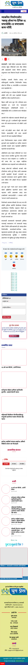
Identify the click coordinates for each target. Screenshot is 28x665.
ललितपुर (11, 243)
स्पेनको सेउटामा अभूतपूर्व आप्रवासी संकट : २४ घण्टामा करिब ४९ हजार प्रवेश (18, 531)
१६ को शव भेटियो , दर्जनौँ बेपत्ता (11, 367)
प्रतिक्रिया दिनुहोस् (6, 317)
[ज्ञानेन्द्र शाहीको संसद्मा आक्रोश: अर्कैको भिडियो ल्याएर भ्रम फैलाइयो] (14, 431)
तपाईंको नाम (5, 301)
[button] (23, 11)
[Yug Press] (14, 3)
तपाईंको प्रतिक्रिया (6, 307)
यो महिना (22, 464)
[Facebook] (10, 599)
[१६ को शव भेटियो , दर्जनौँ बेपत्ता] (14, 357)
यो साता (14, 464)
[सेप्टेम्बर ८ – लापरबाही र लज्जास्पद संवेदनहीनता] (14, 557)
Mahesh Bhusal (20, 661)
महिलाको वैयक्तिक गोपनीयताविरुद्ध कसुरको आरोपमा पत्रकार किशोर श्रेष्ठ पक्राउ (12, 416)
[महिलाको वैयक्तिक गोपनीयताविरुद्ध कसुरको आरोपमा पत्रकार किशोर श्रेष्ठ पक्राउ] (14, 404)
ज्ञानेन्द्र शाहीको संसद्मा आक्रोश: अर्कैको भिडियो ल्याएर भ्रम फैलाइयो (13, 442)
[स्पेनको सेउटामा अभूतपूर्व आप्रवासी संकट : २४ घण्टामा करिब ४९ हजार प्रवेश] (5, 531)
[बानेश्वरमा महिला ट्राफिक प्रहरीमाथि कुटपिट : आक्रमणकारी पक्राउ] (14, 380)
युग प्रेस (5, 33)
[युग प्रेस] (2, 33)
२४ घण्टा (6, 464)
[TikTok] (14, 599)
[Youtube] (18, 599)
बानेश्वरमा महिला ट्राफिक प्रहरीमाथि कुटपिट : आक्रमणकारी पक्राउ (12, 391)
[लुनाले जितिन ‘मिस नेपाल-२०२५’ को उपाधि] (11, 573)
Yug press (5, 243)
